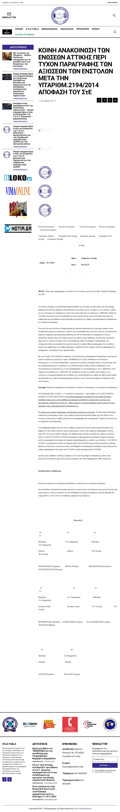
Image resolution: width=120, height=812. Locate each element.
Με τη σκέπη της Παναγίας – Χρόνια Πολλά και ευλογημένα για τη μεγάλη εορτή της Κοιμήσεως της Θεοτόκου (22, 59)
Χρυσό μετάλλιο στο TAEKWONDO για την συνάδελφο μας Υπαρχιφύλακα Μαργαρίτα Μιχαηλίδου (44, 753)
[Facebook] (99, 100)
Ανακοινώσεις (20, 69)
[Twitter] (104, 100)
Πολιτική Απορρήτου (105, 772)
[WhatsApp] (115, 100)
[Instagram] (9, 779)
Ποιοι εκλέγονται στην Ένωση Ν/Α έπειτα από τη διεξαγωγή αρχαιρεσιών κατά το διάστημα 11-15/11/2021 (44, 791)
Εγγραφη (104, 765)
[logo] (60, 16)
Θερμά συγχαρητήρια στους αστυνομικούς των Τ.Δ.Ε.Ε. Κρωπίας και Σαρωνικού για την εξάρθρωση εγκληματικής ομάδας (23, 159)
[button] (114, 15)
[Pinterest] (110, 100)
